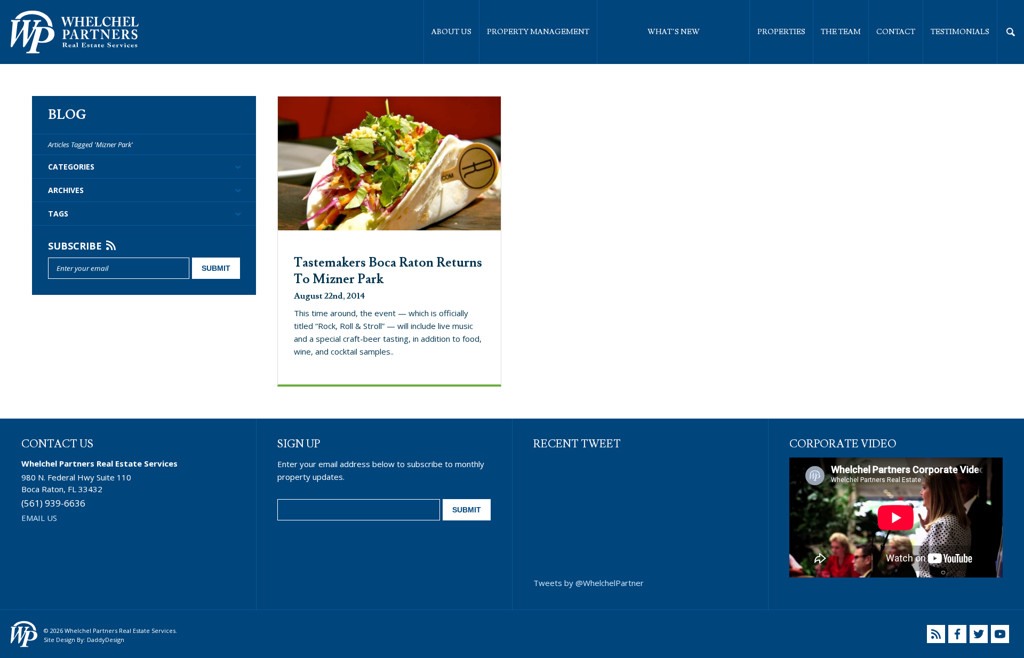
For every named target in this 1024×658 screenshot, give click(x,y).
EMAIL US (39, 517)
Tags (58, 213)
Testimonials (960, 32)
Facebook (957, 634)
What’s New (673, 32)
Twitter (979, 634)
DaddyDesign (105, 640)
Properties (781, 32)
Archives (66, 190)
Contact (895, 32)
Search (1010, 32)
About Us (451, 32)
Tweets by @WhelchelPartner (588, 582)
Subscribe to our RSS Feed (936, 634)
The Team (841, 32)
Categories (71, 167)
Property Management (538, 32)
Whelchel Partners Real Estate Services (75, 32)
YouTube (1000, 634)
